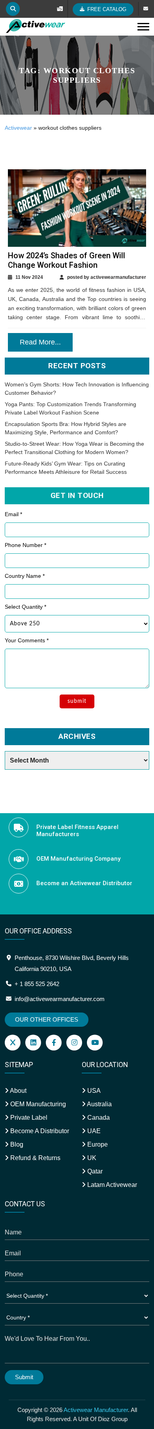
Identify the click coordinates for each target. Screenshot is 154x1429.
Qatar (94, 1171)
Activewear (18, 128)
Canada (98, 1117)
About (17, 1090)
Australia (99, 1104)
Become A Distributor (39, 1131)
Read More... (40, 342)
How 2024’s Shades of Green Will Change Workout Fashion (66, 260)
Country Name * (25, 576)
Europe (97, 1144)
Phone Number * (25, 545)
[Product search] (13, 9)
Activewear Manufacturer (96, 1409)
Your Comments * (27, 640)
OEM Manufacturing (37, 1104)
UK (91, 1158)
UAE (93, 1131)
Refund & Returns (34, 1158)
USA (93, 1090)
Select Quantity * (25, 607)
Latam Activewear (111, 1184)
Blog (16, 1144)
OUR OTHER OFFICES (46, 1019)
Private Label (28, 1117)
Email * (13, 514)
